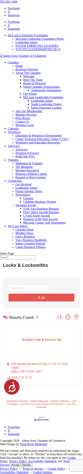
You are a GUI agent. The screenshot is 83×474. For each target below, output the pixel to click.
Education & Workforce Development (38, 135)
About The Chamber (28, 72)
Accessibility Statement (42, 461)
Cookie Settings (42, 472)
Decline (26, 465)
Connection (15, 180)
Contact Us (22, 121)
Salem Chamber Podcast (30, 243)
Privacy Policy (18, 461)
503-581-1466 (8, 1)
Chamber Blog (24, 229)
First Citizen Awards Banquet (41, 212)
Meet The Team (32, 79)
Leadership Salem (26, 42)
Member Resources (27, 170)
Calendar (13, 128)
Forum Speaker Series (28, 191)
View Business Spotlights (31, 240)
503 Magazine (24, 167)
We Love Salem (17, 226)
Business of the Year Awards (40, 219)
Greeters (28, 198)
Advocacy (14, 146)
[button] (5, 317)
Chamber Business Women (39, 201)
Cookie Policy (56, 468)
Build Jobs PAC (25, 156)
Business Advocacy (27, 153)
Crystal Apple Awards (36, 215)
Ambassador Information (46, 90)
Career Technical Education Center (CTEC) (42, 139)
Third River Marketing (33, 444)
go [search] (43, 297)
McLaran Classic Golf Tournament (44, 222)
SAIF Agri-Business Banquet (41, 208)
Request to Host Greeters (30, 177)
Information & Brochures (50, 404)
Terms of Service (32, 468)
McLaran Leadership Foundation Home (39, 38)
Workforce (14, 132)
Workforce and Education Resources (37, 142)
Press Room (22, 118)
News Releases (39, 400)
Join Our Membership (28, 111)
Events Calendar (60, 400)
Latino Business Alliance (30, 247)
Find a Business (25, 236)
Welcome (29, 76)
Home (19, 66)
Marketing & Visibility (29, 163)
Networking (22, 194)
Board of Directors (34, 83)
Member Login (24, 125)
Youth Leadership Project (46, 104)
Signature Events (25, 205)
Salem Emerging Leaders (46, 107)
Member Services (26, 114)
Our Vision (30, 93)
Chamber (13, 62)
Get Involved (23, 184)
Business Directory (27, 69)
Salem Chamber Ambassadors (41, 86)
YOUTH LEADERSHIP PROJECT (38, 49)
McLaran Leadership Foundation (28, 35)
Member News (24, 233)
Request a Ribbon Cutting (31, 173)
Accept (15, 465)
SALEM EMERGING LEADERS (36, 45)
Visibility (13, 160)
